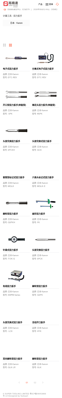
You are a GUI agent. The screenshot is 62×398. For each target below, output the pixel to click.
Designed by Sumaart (18, 396)
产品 (40, 4)
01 (27, 382)
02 (35, 382)
